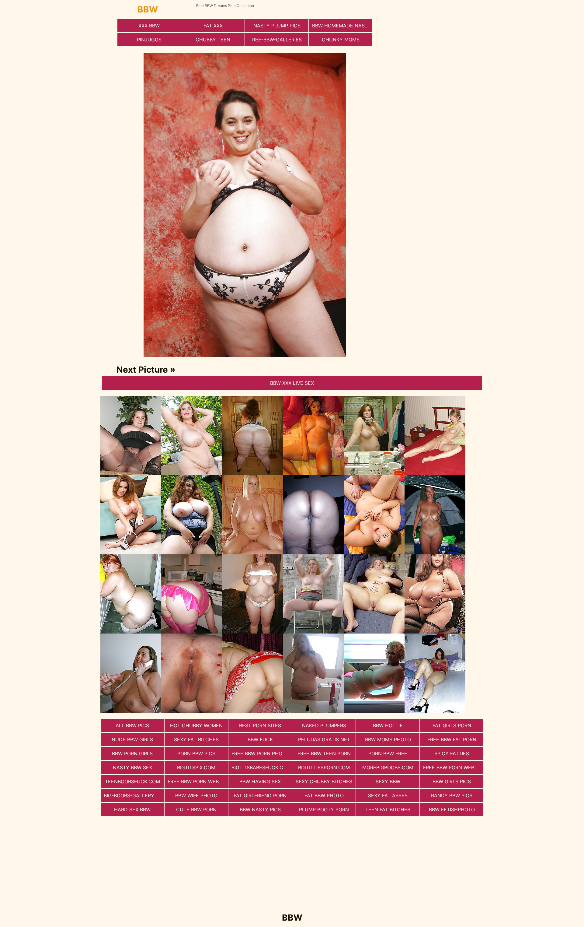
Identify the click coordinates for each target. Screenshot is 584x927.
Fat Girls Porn (452, 725)
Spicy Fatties (451, 753)
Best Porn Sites (260, 725)
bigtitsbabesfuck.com (261, 767)
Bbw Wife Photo (196, 795)
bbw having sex (260, 781)
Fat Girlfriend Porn (260, 795)
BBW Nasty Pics (260, 809)
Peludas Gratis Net (324, 739)
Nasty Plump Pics (277, 26)
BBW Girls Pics (452, 781)
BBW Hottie (388, 725)
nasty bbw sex (132, 767)
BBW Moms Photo (388, 739)
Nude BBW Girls (132, 739)
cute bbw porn (196, 809)
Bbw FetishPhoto (452, 809)
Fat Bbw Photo (324, 795)
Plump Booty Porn (324, 809)
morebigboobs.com (387, 767)
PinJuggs (149, 40)
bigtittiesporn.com (324, 767)
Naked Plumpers (324, 725)
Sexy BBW (388, 781)
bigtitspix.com (196, 767)
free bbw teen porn (324, 753)
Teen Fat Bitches (387, 809)
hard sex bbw (132, 809)
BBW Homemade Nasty (341, 26)
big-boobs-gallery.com (134, 795)
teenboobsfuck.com (132, 781)
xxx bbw (149, 26)
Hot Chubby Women (196, 725)
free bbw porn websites (198, 781)
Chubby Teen (213, 40)
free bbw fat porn (451, 739)
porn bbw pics (196, 753)
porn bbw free (387, 753)
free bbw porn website (453, 767)
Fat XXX (213, 26)
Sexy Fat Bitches (196, 739)
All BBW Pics (132, 725)
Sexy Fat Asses (388, 795)
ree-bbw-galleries (277, 40)
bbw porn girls (132, 753)
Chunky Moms (341, 40)
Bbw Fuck (260, 739)
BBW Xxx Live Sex (292, 383)
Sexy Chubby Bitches (324, 781)
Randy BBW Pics (451, 795)
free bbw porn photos (261, 753)
